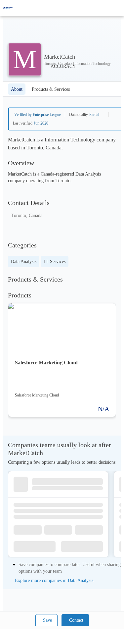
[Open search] (107, 8)
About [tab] (16, 89)
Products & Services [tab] (51, 89)
